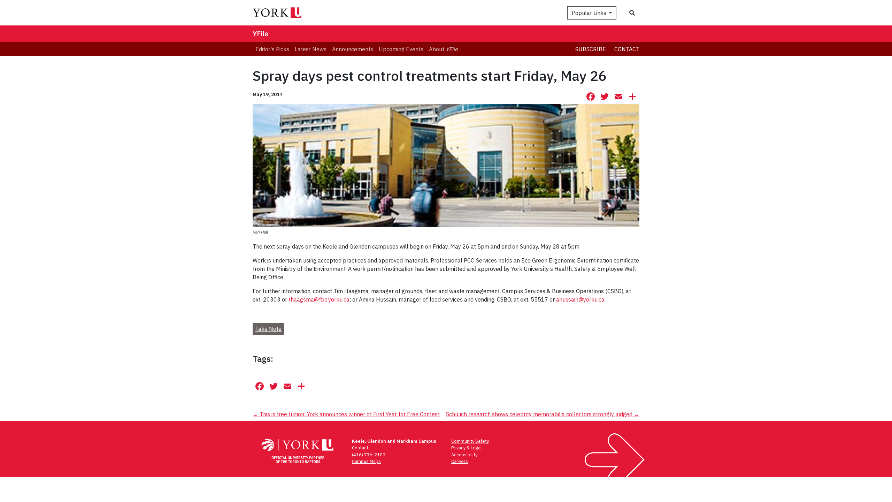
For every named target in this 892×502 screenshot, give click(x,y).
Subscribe (590, 49)
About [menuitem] (443, 49)
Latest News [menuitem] (310, 49)
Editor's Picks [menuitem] (272, 49)
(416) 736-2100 (368, 455)
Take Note (268, 328)
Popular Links (590, 12)
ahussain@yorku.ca (580, 299)
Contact (626, 49)
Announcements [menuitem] (352, 49)
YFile (260, 33)
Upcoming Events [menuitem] (401, 49)
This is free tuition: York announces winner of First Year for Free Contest (346, 414)
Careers (459, 461)
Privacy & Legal (466, 448)
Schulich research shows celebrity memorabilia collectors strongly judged (542, 414)
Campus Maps (366, 461)
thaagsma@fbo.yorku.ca (319, 299)
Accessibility (464, 455)
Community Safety (470, 441)
